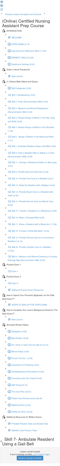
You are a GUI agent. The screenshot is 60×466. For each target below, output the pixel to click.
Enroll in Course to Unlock (30, 458)
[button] (1, 2)
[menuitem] (1, 6)
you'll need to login (41, 454)
